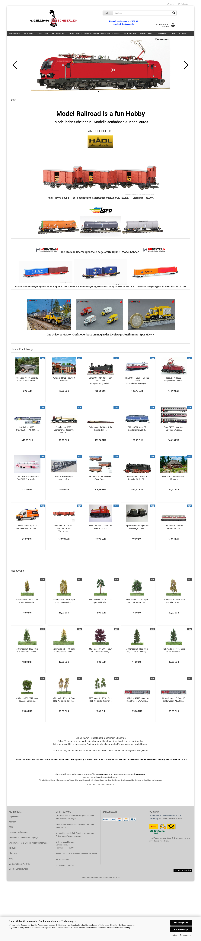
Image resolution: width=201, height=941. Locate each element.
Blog (11, 858)
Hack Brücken (130, 34)
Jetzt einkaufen (62, 859)
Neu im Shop (14, 34)
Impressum (14, 816)
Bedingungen (140, 774)
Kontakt (12, 822)
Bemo (67, 759)
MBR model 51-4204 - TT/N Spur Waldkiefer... (100, 601)
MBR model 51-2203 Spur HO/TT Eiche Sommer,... (137, 601)
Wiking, (162, 759)
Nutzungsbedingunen (18, 832)
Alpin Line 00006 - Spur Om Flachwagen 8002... (137, 527)
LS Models (109, 759)
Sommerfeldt (133, 759)
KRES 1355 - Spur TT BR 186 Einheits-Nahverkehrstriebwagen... (137, 380)
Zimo (172, 34)
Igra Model (88, 759)
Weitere (182, 34)
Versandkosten (100, 774)
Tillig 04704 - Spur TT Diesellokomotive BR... (137, 428)
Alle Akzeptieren (181, 923)
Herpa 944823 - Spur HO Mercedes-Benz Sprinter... (27, 527)
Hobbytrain (76, 759)
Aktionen (28, 34)
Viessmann (161, 34)
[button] (98, 91)
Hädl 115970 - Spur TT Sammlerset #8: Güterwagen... (63, 528)
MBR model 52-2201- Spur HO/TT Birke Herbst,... (64, 601)
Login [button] (171, 4)
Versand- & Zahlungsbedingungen (24, 837)
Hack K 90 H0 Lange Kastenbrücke (63, 477)
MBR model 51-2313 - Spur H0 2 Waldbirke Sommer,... (100, 699)
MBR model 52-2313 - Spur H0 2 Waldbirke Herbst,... (64, 699)
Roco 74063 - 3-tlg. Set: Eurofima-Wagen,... (173, 428)
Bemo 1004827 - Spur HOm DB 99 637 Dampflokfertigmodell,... (100, 380)
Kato (96, 759)
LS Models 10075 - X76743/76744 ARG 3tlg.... (27, 428)
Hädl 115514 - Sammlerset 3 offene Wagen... (100, 477)
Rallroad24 (178, 759)
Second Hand (146, 34)
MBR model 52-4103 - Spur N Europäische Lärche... (64, 650)
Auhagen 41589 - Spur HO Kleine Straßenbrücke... (27, 379)
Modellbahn (42, 34)
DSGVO (12, 848)
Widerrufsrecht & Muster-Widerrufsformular (28, 843)
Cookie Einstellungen (18, 869)
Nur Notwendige (181, 929)
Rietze (169, 759)
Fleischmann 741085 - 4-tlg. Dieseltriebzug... (100, 428)
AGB (11, 827)
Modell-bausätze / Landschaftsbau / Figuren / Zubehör (94, 34)
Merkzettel (184, 4)
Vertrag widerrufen (183, 870)
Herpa (143, 759)
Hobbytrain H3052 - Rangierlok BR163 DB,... (174, 379)
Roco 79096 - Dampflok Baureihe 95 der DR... (137, 477)
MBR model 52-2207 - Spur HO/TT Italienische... (27, 601)
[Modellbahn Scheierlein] (53, 18)
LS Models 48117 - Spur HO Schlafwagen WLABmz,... (173, 699)
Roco (28, 759)
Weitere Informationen (181, 935)
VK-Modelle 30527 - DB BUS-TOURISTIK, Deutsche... (27, 477)
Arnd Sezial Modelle (54, 759)
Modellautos (58, 34)
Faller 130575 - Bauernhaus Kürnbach (173, 477)
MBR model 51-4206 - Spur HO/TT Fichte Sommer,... (137, 650)
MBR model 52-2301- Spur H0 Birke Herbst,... (174, 601)
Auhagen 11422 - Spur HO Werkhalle (64, 379)
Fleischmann (38, 759)
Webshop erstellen (89, 877)
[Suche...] (174, 13)
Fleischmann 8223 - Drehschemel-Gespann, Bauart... (64, 430)
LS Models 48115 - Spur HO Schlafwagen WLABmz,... (137, 699)
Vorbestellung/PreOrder (19, 864)
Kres (101, 759)
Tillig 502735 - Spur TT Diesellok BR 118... (173, 527)
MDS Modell (120, 759)
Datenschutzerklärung (121, 927)
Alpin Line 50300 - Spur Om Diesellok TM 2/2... (100, 527)
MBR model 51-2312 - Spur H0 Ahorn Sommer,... (27, 699)
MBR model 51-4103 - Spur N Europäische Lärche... (27, 650)
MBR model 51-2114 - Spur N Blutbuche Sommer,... (100, 650)
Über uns (13, 853)
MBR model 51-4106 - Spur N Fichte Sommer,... (173, 650)
